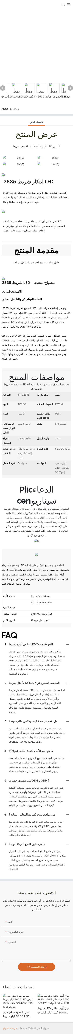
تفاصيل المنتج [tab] (37, 122)
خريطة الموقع (10, 1028)
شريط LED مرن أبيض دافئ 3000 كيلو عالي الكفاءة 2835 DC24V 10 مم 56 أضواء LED (54, 1010)
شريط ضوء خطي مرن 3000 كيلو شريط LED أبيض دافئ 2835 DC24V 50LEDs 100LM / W (17, 1014)
